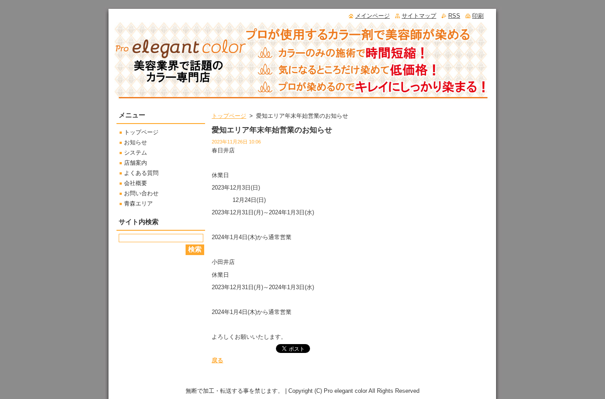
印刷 (478, 15)
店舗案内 (135, 162)
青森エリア (138, 203)
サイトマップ (419, 15)
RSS (454, 15)
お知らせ (135, 142)
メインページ (372, 15)
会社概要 (135, 183)
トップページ (229, 115)
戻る (217, 360)
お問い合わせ (141, 193)
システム (135, 152)
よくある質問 (141, 173)
